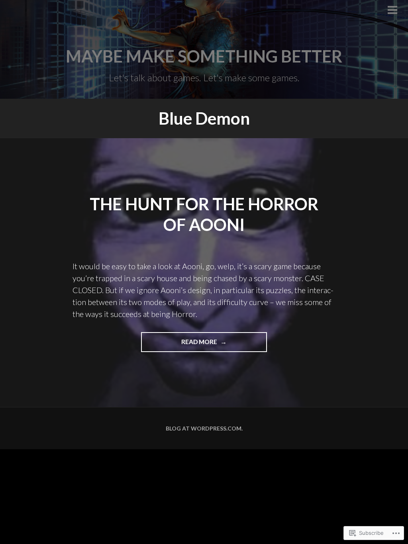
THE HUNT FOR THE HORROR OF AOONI (204, 214)
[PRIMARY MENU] (392, 10)
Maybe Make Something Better (204, 56)
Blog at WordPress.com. (204, 428)
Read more (179, 345)
